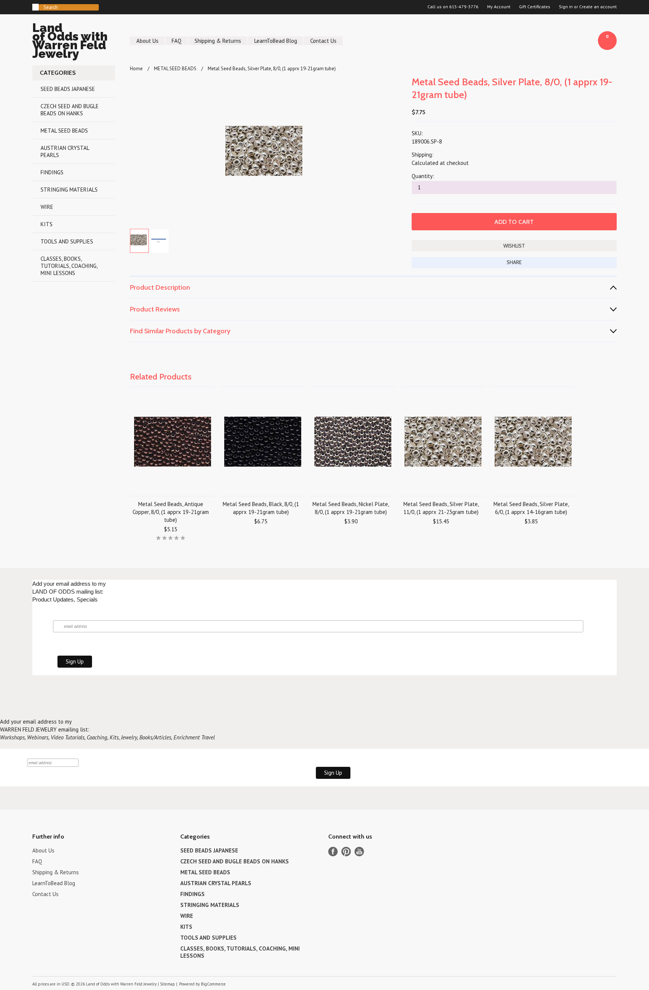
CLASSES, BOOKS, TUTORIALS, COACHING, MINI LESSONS (69, 266)
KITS (47, 224)
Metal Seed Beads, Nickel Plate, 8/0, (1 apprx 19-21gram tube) (350, 507)
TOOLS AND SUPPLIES (67, 241)
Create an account (598, 6)
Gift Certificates (534, 6)
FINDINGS (52, 172)
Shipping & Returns (218, 40)
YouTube (359, 851)
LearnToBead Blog (275, 40)
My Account (498, 6)
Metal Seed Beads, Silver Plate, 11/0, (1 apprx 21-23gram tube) (441, 507)
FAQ (176, 40)
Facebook (333, 851)
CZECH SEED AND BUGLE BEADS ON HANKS (70, 110)
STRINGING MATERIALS (69, 189)
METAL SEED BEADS (64, 130)
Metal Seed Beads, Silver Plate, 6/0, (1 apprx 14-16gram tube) (531, 507)
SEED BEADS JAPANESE (68, 88)
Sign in (566, 6)
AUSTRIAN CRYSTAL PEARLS (65, 151)
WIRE (47, 206)
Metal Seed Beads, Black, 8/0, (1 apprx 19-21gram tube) (261, 507)
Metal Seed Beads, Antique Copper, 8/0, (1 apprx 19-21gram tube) (171, 511)
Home (136, 68)
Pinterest (346, 851)
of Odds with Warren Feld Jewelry (69, 41)
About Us (147, 40)
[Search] (35, 7)
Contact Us (323, 40)
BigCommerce (213, 984)
